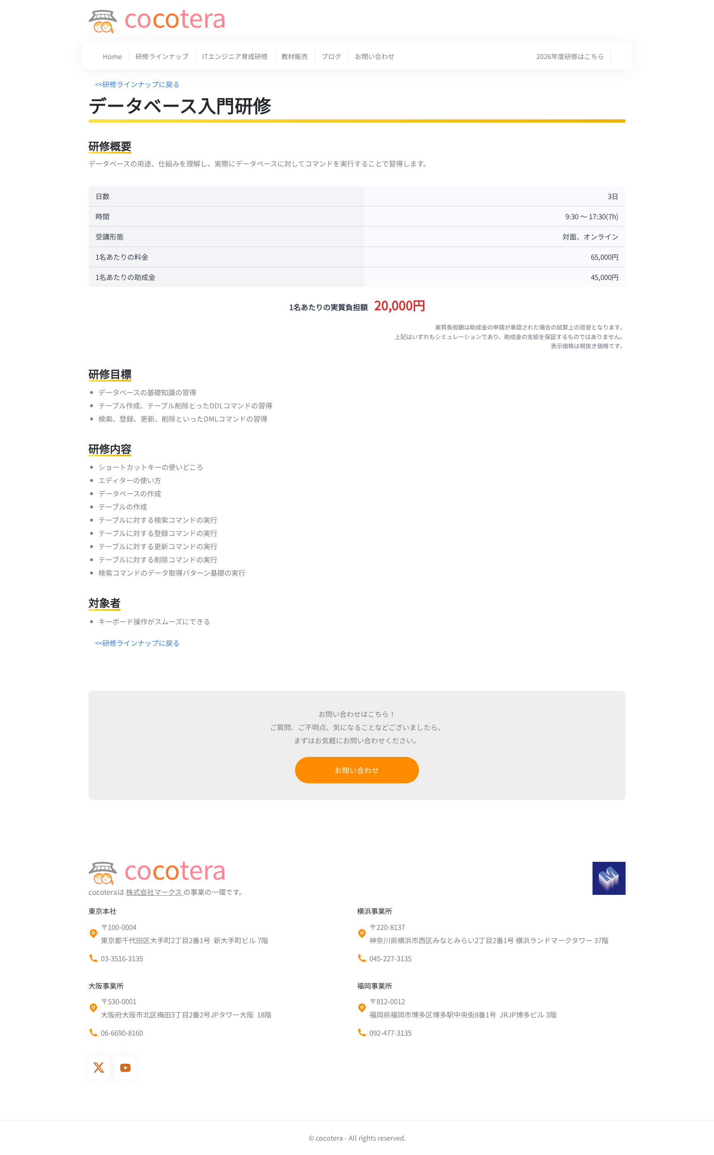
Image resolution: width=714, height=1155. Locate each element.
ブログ (331, 56)
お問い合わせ (375, 56)
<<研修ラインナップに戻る (137, 84)
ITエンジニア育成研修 (235, 56)
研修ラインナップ (162, 56)
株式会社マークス (154, 892)
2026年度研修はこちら (570, 56)
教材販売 (294, 56)
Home (112, 56)
